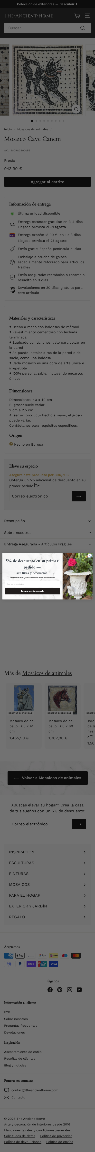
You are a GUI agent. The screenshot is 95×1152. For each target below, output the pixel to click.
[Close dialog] (90, 556)
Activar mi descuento (32, 591)
